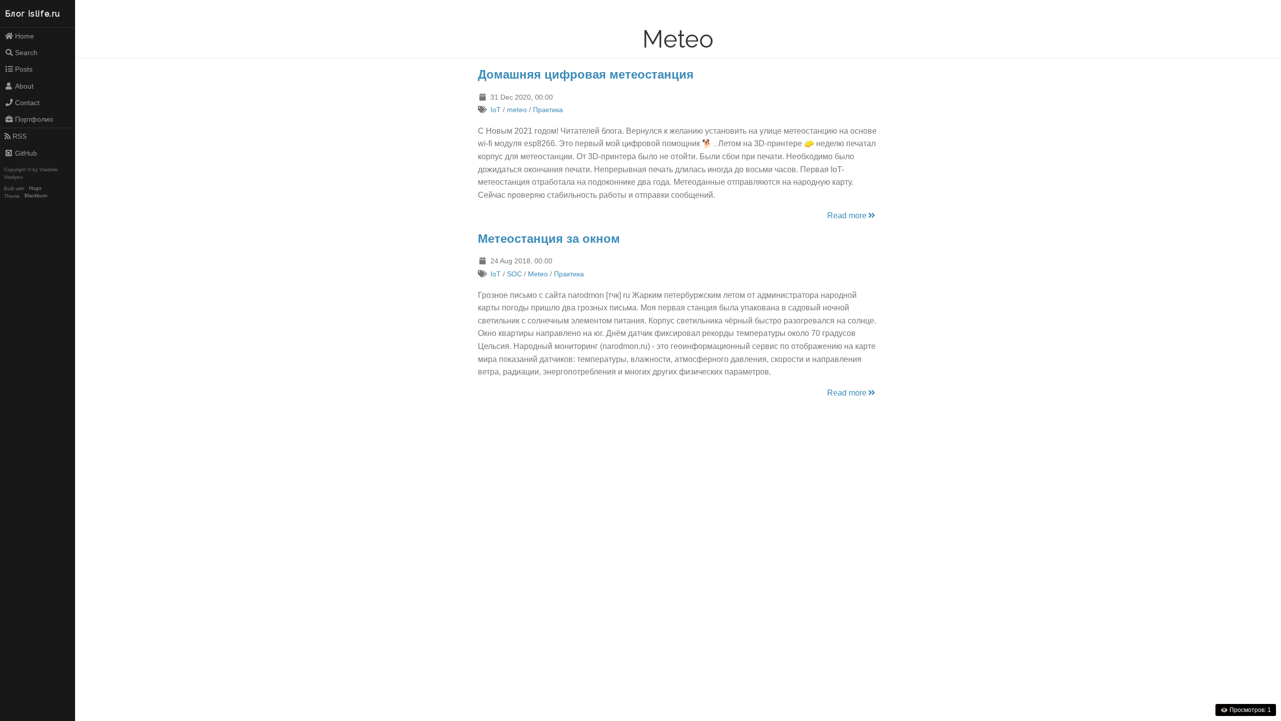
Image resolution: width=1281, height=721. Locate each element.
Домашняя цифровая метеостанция (586, 74)
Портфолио (34, 119)
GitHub (26, 153)
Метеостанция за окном (549, 238)
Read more (847, 215)
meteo (517, 110)
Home (24, 36)
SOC (514, 274)
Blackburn (36, 196)
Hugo (35, 188)
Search (26, 53)
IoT (495, 110)
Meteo (538, 274)
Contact (27, 103)
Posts (24, 69)
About (24, 86)
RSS (20, 136)
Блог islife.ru (33, 14)
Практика (548, 110)
